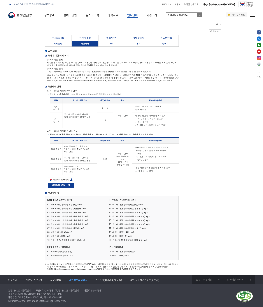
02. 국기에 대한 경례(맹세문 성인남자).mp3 (66, 208)
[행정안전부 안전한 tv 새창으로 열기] (259, 66)
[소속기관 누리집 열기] (207, 279)
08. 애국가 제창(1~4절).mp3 (59, 232)
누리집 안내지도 (191, 4)
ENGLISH (166, 4)
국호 (112, 43)
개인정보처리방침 (78, 280)
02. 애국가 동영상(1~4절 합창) (60, 255)
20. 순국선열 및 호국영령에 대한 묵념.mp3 (128, 240)
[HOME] (217, 24)
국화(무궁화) (138, 38)
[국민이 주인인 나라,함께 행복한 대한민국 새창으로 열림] (219, 6)
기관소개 (152, 15)
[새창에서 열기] (244, 297)
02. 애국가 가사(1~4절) (119, 255)
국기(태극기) (85, 38)
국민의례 (85, 43)
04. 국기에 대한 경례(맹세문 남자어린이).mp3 (67, 216)
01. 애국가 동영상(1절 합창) (59, 251)
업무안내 (132, 15)
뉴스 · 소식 (92, 15)
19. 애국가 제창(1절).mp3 (120, 236)
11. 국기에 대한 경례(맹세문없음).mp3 (126, 204)
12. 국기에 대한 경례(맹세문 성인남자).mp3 (128, 208)
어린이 (178, 4)
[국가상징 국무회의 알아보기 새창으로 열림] (245, 6)
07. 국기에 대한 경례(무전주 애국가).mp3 (65, 228)
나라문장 (58, 43)
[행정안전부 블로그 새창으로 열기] (259, 46)
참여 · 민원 (70, 15)
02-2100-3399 (35, 297)
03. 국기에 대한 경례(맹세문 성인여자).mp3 (66, 212)
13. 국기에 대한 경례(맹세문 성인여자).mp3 (128, 212)
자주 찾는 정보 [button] (238, 15)
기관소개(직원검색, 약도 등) (108, 280)
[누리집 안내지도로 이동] (252, 15)
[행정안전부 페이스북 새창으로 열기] (259, 33)
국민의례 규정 (59, 185)
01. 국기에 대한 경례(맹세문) (122, 251)
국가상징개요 (58, 38)
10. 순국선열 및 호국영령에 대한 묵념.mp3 (66, 240)
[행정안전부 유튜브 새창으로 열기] (259, 53)
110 (38, 294)
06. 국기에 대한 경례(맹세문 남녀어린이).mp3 (67, 224)
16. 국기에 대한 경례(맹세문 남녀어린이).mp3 (129, 224)
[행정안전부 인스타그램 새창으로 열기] (259, 59)
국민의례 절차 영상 (61, 179)
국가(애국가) (111, 38)
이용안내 (12, 280)
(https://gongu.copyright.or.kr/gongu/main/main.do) (76, 269)
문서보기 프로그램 (33, 280)
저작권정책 (55, 280)
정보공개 (49, 15)
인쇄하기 (216, 31)
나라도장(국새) (165, 38)
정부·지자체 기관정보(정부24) (144, 280)
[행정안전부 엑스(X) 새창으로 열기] (259, 40)
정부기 (165, 43)
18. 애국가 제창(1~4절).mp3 (121, 232)
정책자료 (113, 15)
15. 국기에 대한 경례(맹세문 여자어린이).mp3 (129, 220)
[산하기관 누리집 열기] (239, 279)
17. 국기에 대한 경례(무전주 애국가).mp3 (127, 228)
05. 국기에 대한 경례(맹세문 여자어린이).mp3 (67, 220)
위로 (259, 76)
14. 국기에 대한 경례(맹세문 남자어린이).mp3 (129, 216)
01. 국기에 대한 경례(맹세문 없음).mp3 (64, 204)
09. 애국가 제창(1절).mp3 (58, 236)
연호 (138, 43)
